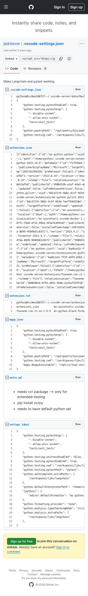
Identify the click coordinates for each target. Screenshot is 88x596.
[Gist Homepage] (31, 7)
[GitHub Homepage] (31, 584)
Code (14, 68)
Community (63, 570)
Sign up (76, 7)
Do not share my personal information (44, 578)
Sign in (59, 7)
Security (37, 570)
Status (49, 570)
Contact (32, 574)
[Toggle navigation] (6, 7)
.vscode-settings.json (43, 43)
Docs (76, 570)
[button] (61, 59)
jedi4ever (11, 43)
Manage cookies (50, 574)
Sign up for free (21, 541)
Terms (12, 570)
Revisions (37, 68)
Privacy (23, 570)
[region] (44, 118)
